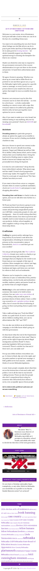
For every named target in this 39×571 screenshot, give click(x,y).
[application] (19, 463)
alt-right (4, 513)
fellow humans (26, 528)
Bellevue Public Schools (12, 513)
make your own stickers (23, 294)
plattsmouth (8, 550)
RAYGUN (30, 122)
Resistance (8, 396)
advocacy (32, 509)
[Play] (5, 471)
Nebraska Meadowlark (19, 10)
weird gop (30, 558)
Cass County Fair (5, 520)
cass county (14, 516)
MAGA (14, 538)
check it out (17, 244)
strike (26, 554)
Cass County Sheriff (16, 523)
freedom (15, 397)
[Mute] (31, 471)
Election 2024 (21, 525)
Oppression (6, 547)
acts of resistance (27, 396)
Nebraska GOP (7, 541)
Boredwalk (6, 124)
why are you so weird (28, 561)
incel (26, 531)
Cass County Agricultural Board (29, 517)
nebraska (29, 538)
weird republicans (7, 561)
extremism (32, 525)
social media (22, 554)
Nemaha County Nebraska (20, 544)
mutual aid (20, 538)
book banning (26, 512)
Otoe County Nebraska (20, 547)
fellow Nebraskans (9, 531)
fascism (4, 528)
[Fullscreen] (34, 471)
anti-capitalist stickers (21, 301)
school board (14, 555)
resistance (22, 397)
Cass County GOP (16, 520)
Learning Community (19, 534)
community (13, 525)
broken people (4, 517)
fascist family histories (13, 528)
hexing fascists (22, 51)
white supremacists (17, 561)
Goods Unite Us (15, 188)
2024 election (7, 509)
